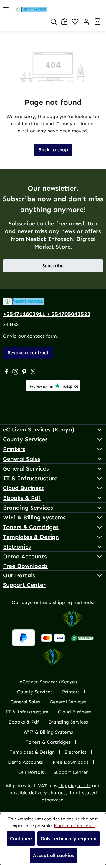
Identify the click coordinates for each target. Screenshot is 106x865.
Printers (14, 448)
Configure (21, 838)
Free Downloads (25, 565)
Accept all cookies (53, 855)
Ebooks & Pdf (22, 497)
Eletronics (17, 546)
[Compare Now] (64, 21)
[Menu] (5, 9)
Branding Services (28, 507)
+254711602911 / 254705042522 (46, 314)
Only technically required (69, 838)
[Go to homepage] (60, 9)
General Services (26, 468)
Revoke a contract (28, 352)
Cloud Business (23, 488)
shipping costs (75, 785)
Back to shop (53, 149)
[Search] (53, 21)
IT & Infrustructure (30, 478)
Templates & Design (31, 536)
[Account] (86, 21)
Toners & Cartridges (31, 527)
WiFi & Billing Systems (34, 517)
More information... (74, 825)
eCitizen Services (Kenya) (38, 429)
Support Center (24, 584)
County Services (25, 439)
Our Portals (19, 575)
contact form (42, 336)
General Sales (21, 458)
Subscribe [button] (53, 265)
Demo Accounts (25, 556)
